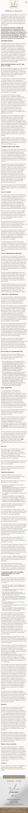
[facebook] (12, 796)
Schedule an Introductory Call (14, 776)
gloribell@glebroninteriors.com (14, 804)
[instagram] (16, 796)
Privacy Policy (5, 808)
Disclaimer (24, 808)
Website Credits (12, 810)
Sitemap (19, 810)
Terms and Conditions (15, 808)
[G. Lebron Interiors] (14, 4)
